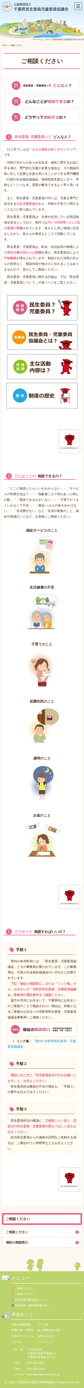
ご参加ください (24, 1293)
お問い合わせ (45, 1336)
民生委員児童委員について (31, 1299)
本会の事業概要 (21, 1324)
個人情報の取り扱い (49, 1330)
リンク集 (42, 1324)
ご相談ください (17, 1232)
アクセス (17, 1341)
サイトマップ (45, 1341)
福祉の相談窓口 (17, 1242)
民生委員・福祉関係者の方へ (32, 1305)
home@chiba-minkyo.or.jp (43, 1374)
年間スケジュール (22, 1336)
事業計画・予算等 (22, 1330)
